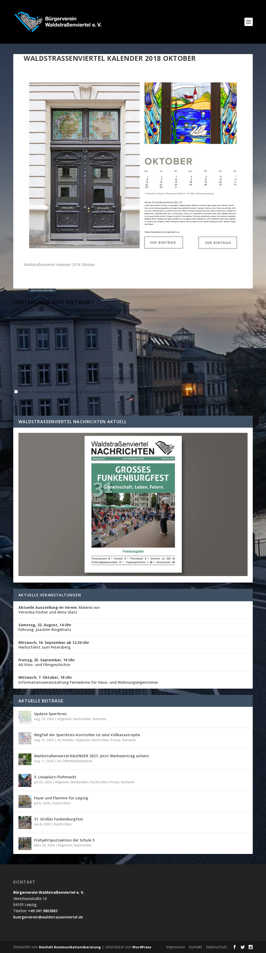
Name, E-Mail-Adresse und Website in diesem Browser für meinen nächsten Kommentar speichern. (102, 391)
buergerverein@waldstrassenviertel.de (48, 917)
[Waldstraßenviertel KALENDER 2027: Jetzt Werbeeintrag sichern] (24, 759)
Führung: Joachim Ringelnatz (44, 627)
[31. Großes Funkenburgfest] (24, 822)
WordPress (141, 947)
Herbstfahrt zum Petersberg (53, 645)
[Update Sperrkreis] (24, 717)
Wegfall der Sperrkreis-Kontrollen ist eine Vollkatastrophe (87, 734)
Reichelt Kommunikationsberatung (70, 947)
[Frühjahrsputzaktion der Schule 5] (24, 843)
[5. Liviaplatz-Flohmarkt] (24, 780)
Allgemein (64, 719)
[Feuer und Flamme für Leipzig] (24, 801)
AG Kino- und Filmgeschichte (46, 662)
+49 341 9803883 (42, 910)
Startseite (99, 719)
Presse (116, 740)
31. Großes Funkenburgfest (58, 819)
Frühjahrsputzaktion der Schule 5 (64, 840)
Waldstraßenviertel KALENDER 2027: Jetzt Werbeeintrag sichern (91, 755)
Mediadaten (80, 782)
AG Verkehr (65, 740)
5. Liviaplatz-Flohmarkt (55, 776)
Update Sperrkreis (50, 713)
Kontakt (195, 946)
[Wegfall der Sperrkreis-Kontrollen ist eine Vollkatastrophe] (24, 738)
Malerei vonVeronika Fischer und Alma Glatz (59, 610)
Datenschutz (216, 946)
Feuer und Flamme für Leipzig (61, 797)
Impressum (175, 946)
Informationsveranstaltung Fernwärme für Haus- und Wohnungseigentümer (88, 679)
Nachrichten (82, 719)
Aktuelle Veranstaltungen (49, 594)
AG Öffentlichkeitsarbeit (74, 761)
